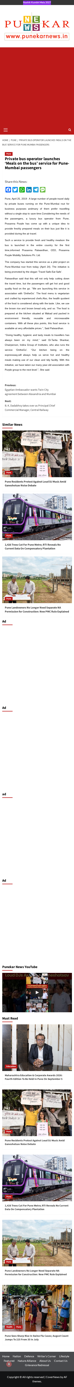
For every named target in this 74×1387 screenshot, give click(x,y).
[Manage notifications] (9, 1364)
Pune (8, 153)
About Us (45, 1360)
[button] (5, 129)
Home (5, 1356)
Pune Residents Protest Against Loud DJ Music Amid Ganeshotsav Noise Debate (35, 483)
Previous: (30, 389)
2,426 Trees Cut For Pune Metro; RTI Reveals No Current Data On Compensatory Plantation (33, 546)
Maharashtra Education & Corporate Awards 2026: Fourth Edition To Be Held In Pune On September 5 (33, 1077)
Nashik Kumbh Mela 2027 (37, 2)
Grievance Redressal (37, 1365)
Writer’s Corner (46, 1356)
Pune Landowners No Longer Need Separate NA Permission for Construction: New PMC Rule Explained (37, 609)
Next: (30, 405)
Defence (29, 1356)
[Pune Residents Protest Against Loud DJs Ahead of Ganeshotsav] (37, 992)
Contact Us (60, 1360)
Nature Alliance (27, 1360)
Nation (17, 1356)
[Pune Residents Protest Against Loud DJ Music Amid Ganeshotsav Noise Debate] (37, 454)
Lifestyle (64, 1356)
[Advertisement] (37, 86)
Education (11, 1066)
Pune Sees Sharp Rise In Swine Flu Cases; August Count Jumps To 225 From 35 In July (36, 1337)
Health (9, 1326)
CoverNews (53, 1377)
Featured (9, 1360)
